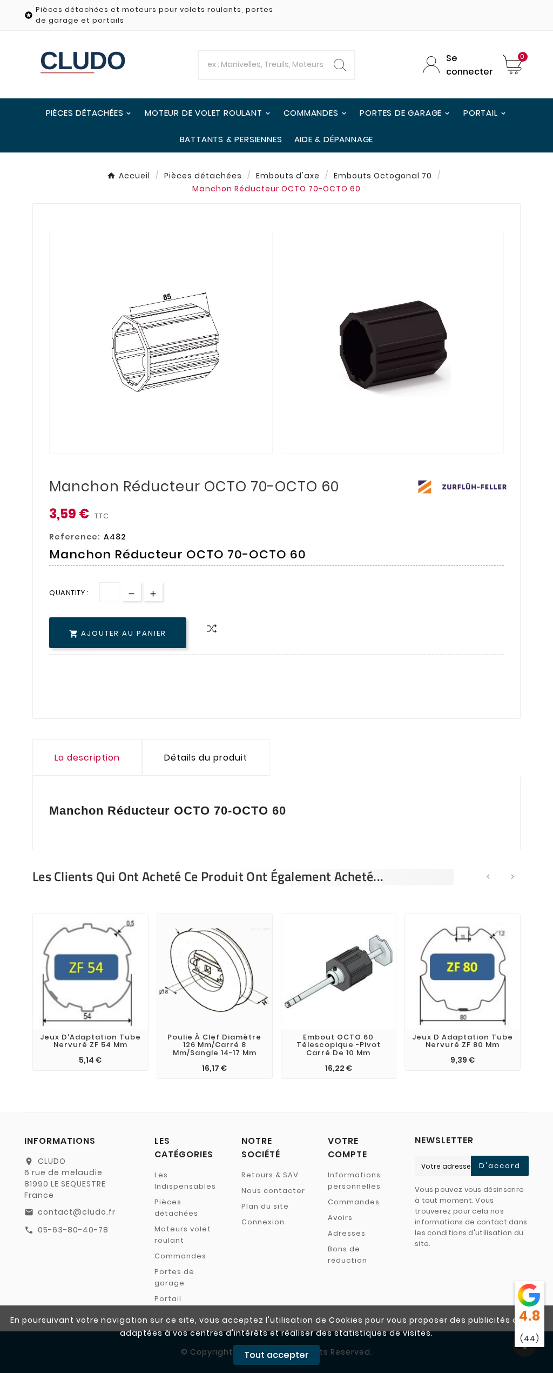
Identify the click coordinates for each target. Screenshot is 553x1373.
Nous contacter (273, 1190)
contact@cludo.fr (77, 1212)
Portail (167, 1299)
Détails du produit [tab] (205, 757)
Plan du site (265, 1206)
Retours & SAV (270, 1175)
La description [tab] (87, 757)
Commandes (180, 1256)
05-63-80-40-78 (73, 1229)
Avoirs (340, 1217)
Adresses (347, 1233)
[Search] (340, 65)
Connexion (263, 1222)
